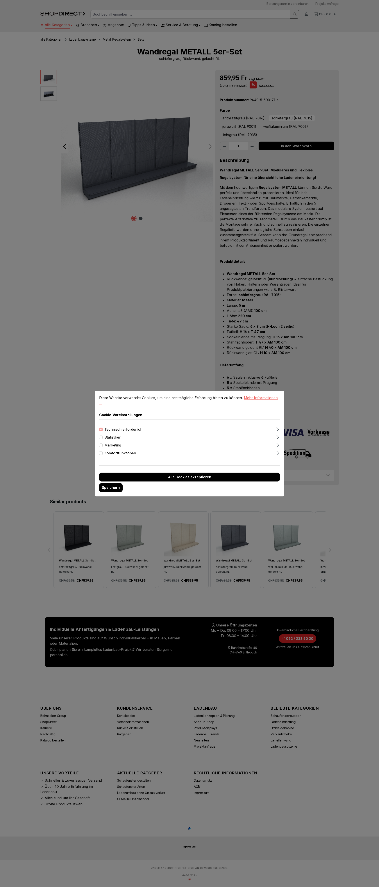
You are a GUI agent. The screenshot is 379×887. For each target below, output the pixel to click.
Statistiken (112, 437)
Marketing (112, 445)
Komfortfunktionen (120, 453)
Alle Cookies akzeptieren (189, 477)
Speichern (111, 487)
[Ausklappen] (278, 428)
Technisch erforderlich (123, 429)
